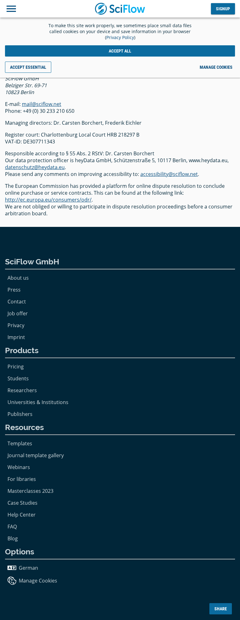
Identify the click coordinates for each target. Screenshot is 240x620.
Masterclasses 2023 (30, 491)
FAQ (12, 526)
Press (14, 289)
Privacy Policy (120, 37)
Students (18, 378)
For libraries (22, 479)
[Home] (120, 9)
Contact (17, 301)
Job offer (18, 313)
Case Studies (23, 502)
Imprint (16, 337)
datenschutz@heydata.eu (35, 167)
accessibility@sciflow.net (169, 174)
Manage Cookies (38, 580)
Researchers (22, 390)
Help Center (22, 514)
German (28, 567)
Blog (13, 538)
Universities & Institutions (38, 402)
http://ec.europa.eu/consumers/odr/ (48, 199)
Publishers (20, 414)
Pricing (16, 366)
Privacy (16, 325)
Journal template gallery (36, 455)
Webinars (19, 467)
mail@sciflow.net (41, 104)
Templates (20, 443)
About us (18, 277)
